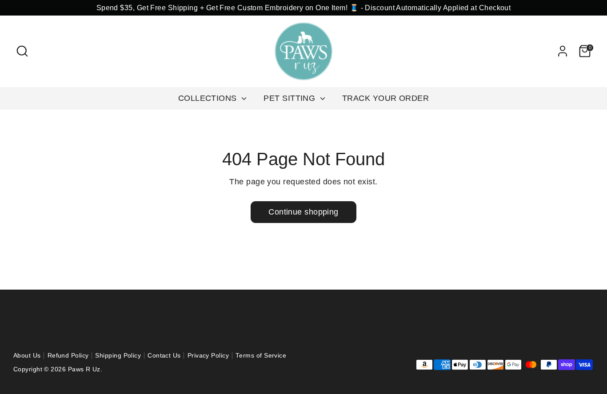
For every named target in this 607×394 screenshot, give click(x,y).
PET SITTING (290, 98)
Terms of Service (261, 355)
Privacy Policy (208, 355)
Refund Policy (68, 355)
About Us (27, 355)
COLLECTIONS (208, 98)
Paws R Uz (84, 369)
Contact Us (164, 355)
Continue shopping (303, 211)
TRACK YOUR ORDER (385, 98)
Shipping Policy (118, 355)
